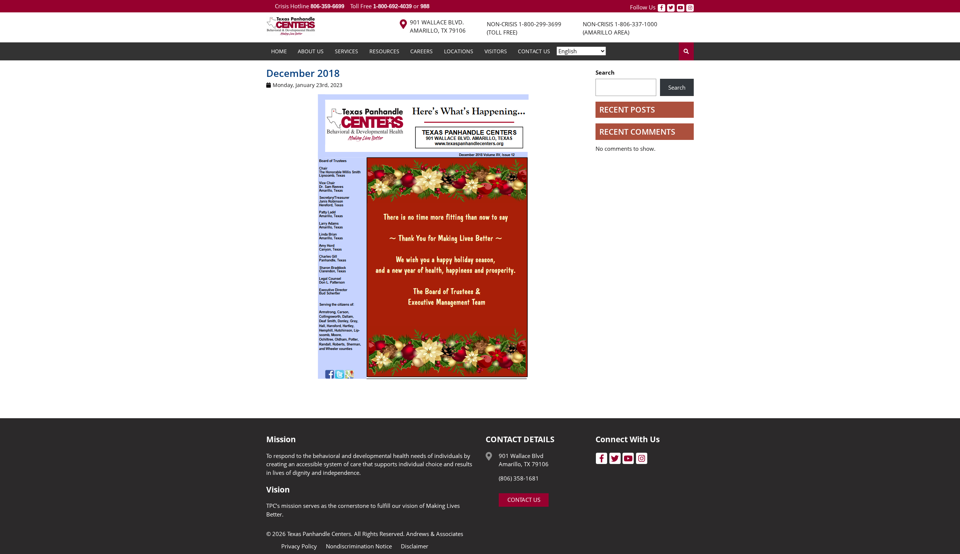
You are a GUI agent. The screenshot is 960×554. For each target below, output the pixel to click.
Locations (458, 51)
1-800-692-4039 (392, 6)
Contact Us (534, 51)
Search (605, 72)
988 (424, 6)
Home (279, 51)
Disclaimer (414, 546)
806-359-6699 (327, 6)
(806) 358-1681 (519, 478)
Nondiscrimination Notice (359, 546)
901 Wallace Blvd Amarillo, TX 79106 (524, 460)
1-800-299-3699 (540, 24)
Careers (421, 51)
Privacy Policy (299, 546)
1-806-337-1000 (636, 24)
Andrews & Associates (434, 533)
